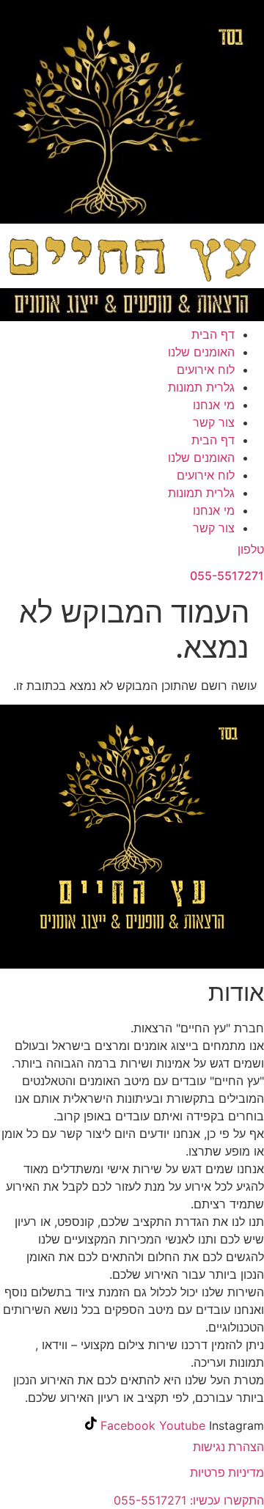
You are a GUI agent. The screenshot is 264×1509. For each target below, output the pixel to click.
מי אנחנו (214, 404)
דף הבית (213, 334)
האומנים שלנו (201, 352)
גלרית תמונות (201, 387)
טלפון (251, 549)
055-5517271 (227, 575)
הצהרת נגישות (228, 1446)
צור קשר (214, 422)
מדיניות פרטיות (227, 1472)
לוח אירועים (206, 369)
